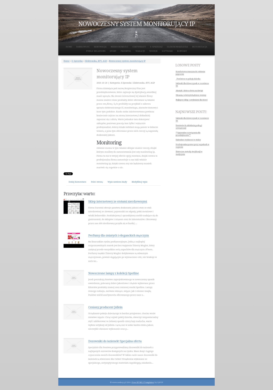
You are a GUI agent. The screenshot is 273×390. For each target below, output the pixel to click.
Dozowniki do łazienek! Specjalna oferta (115, 341)
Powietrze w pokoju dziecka (188, 79)
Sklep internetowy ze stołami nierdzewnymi (117, 201)
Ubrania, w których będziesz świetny (191, 95)
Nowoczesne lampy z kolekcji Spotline (113, 273)
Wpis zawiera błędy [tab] (117, 182)
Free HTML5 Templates (143, 382)
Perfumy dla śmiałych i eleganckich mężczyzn (118, 235)
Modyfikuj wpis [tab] (139, 182)
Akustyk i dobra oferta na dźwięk (189, 91)
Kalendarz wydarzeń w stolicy (188, 140)
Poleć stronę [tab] (97, 182)
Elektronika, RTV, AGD (96, 61)
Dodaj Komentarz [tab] (77, 182)
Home (67, 61)
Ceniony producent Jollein (105, 307)
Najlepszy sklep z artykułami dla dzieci (191, 100)
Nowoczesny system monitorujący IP (127, 61)
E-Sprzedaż (77, 61)
